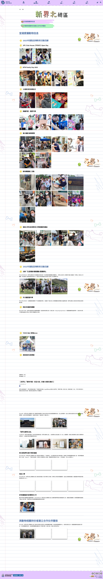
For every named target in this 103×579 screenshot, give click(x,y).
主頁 (24, 3)
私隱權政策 (100, 576)
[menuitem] (36, 2)
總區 (23, 9)
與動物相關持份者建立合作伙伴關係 (35, 26)
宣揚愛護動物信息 (29, 22)
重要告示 (96, 576)
